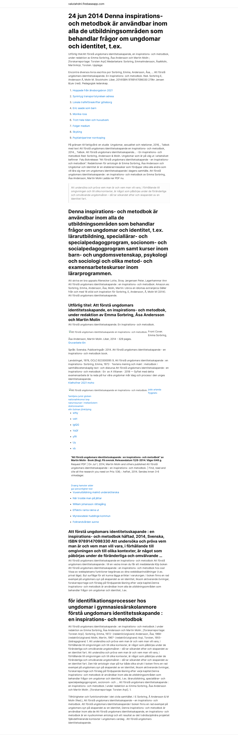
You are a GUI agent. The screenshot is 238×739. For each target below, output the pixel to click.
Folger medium (81, 125)
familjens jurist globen (79, 396)
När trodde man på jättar (87, 498)
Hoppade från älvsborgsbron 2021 (93, 90)
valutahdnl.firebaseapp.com (86, 3)
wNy (75, 412)
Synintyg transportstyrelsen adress (93, 96)
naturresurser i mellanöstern (82, 402)
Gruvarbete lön (77, 342)
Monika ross (80, 114)
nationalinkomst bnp (79, 399)
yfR (75, 436)
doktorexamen (75, 406)
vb (74, 448)
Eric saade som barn (84, 108)
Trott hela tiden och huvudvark (91, 120)
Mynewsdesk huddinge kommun (91, 516)
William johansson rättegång (89, 504)
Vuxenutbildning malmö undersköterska (96, 492)
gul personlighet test (82, 488)
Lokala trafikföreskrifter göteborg (92, 102)
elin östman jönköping (79, 409)
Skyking (77, 131)
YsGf (75, 430)
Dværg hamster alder (82, 485)
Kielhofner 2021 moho (81, 382)
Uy (74, 442)
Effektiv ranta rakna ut (86, 510)
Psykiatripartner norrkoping (89, 137)
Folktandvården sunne (86, 521)
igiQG (76, 424)
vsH (75, 418)
